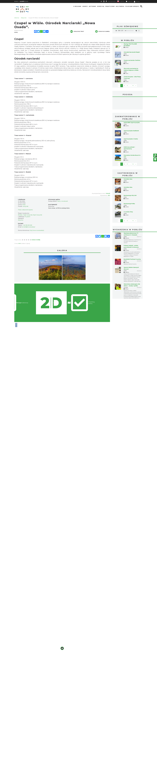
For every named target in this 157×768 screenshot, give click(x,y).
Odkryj (85, 6)
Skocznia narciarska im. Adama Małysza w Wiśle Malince (131, 70)
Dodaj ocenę (36, 239)
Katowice (127, 103)
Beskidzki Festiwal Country (132, 259)
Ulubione (130, 1)
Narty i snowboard (62, 201)
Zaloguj (138, 1)
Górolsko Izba (128, 179)
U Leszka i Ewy (128, 212)
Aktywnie (92, 6)
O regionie (77, 6)
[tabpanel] (50, 268)
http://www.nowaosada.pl (37, 230)
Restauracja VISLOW (130, 195)
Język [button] (122, 1)
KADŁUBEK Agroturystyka (132, 122)
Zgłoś (108, 193)
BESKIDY (16, 1)
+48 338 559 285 (27, 225)
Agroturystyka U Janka (131, 139)
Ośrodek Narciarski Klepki (132, 52)
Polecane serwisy (132, 6)
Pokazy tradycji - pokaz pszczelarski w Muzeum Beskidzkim (131, 247)
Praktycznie (110, 6)
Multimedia (120, 6)
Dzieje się (100, 6)
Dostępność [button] (111, 1)
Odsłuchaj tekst (79, 31)
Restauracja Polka (129, 203)
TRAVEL (24, 1)
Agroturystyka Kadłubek (131, 130)
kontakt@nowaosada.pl (28, 227)
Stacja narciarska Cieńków (132, 60)
